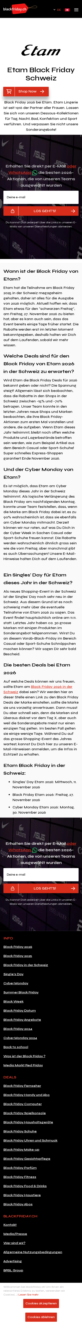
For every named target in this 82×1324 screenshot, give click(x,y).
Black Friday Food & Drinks (25, 1186)
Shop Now (27, 91)
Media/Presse (15, 1234)
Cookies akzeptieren (41, 1303)
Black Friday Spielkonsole (24, 1113)
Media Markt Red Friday (23, 1065)
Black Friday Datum (19, 1011)
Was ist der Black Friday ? (24, 1056)
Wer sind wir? (14, 1243)
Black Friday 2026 (17, 947)
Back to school (15, 1047)
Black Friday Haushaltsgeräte (28, 1122)
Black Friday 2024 (17, 1029)
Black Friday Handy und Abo (26, 1095)
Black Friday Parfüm (20, 1168)
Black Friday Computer (22, 1104)
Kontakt (10, 1225)
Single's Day (13, 974)
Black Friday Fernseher (22, 1086)
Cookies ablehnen (41, 1317)
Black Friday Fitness (19, 1177)
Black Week (13, 1001)
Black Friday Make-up (21, 1150)
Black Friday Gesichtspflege (26, 1159)
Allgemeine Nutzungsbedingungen (32, 1252)
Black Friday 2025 (17, 956)
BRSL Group (13, 1270)
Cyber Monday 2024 (20, 1038)
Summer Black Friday (20, 992)
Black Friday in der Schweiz (25, 965)
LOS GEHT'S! (45, 211)
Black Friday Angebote (22, 1020)
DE (59, 9)
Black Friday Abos (18, 1204)
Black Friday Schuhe (20, 1131)
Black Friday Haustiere (22, 1195)
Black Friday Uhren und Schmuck (30, 1140)
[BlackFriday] (20, 8)
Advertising (12, 1261)
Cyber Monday (15, 983)
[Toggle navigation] (76, 11)
